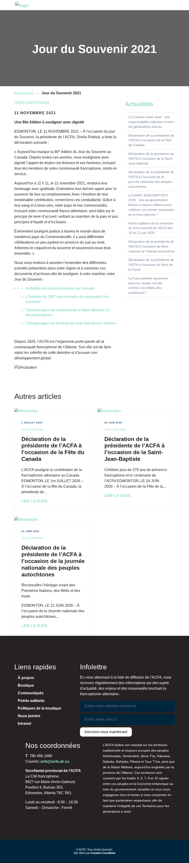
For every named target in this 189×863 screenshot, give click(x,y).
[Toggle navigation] (172, 5)
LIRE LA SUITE (34, 501)
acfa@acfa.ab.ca (54, 761)
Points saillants (31, 701)
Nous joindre (29, 716)
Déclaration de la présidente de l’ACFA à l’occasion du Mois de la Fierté (151, 264)
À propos (26, 678)
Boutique (26, 685)
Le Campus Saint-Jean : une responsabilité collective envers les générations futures (151, 122)
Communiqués (31, 693)
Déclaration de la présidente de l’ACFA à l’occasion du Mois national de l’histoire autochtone (151, 246)
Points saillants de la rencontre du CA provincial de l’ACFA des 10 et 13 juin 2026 (150, 228)
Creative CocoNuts (102, 853)
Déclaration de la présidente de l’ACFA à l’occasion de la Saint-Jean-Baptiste (151, 158)
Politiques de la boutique (39, 708)
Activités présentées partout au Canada (59, 288)
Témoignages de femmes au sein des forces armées (70, 323)
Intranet (24, 723)
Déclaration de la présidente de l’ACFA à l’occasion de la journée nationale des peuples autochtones (53, 561)
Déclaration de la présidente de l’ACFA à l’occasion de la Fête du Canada (151, 140)
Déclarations (24, 93)
